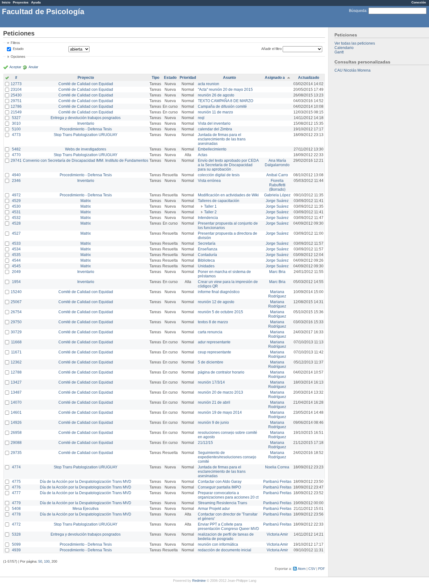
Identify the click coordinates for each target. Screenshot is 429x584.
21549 (16, 112)
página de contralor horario (221, 372)
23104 (16, 89)
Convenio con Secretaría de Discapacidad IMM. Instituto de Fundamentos (85, 160)
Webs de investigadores (85, 149)
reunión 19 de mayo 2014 (220, 412)
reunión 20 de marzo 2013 (220, 392)
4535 (16, 255)
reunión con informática (218, 544)
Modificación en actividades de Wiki (228, 195)
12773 (16, 84)
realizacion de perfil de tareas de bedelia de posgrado (226, 536)
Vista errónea (209, 180)
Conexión (418, 2)
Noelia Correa (277, 467)
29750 (16, 322)
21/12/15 (205, 442)
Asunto (229, 77)
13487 (16, 392)
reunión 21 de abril (214, 402)
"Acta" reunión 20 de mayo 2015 (225, 89)
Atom (302, 568)
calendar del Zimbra (215, 129)
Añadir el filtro (271, 49)
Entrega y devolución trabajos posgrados (86, 118)
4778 (16, 514)
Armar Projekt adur (214, 508)
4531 (16, 212)
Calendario (344, 48)
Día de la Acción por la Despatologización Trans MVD (85, 481)
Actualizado (308, 77)
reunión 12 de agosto (216, 302)
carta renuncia (210, 332)
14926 (16, 422)
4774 (16, 467)
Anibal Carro (277, 175)
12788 (16, 372)
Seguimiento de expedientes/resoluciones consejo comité (227, 457)
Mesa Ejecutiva (86, 508)
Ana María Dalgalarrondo (277, 162)
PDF (321, 568)
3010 (16, 123)
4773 (16, 135)
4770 (16, 155)
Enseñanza (207, 249)
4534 (16, 249)
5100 (16, 129)
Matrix (85, 201)
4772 (16, 524)
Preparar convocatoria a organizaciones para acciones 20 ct (228, 495)
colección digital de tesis (219, 175)
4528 (16, 223)
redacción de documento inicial (224, 550)
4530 (16, 206)
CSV (311, 568)
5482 (16, 149)
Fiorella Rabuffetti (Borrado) (277, 185)
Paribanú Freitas (277, 481)
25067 (16, 302)
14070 (16, 402)
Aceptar (15, 67)
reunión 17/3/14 (211, 382)
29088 (16, 442)
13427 (16, 382)
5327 (16, 118)
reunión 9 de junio (213, 422)
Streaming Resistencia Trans (222, 503)
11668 (16, 342)
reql (201, 118)
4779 (16, 503)
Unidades (206, 266)
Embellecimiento (212, 149)
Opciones (18, 56)
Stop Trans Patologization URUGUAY (85, 135)
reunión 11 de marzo (215, 112)
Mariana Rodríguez (277, 294)
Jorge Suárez (277, 201)
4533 (16, 243)
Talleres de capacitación (218, 201)
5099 (16, 544)
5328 (16, 534)
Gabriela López (277, 195)
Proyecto (86, 77)
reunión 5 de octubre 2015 (220, 312)
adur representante (214, 342)
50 (40, 561)
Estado (18, 49)
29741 (16, 160)
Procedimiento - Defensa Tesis (86, 129)
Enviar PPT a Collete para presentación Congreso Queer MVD (228, 526)
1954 (16, 282)
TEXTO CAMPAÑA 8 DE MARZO (225, 101)
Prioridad (188, 77)
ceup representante (214, 352)
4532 (16, 218)
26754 (16, 312)
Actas (202, 155)
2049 (16, 272)
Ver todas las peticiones (354, 43)
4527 (16, 233)
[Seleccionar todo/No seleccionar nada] (7, 78)
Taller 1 (210, 206)
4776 (16, 487)
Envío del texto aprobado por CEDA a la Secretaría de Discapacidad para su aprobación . (228, 165)
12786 (16, 106)
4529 (16, 201)
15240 (16, 292)
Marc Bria (277, 272)
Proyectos (21, 2)
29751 (16, 101)
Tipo (155, 77)
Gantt (339, 52)
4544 (16, 260)
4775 (16, 481)
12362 (16, 362)
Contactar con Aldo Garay (220, 481)
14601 (16, 412)
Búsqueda (358, 10)
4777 (16, 493)
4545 (16, 266)
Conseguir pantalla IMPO (219, 487)
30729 (16, 332)
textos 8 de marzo (213, 322)
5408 (16, 508)
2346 (16, 180)
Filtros (15, 43)
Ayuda (36, 2)
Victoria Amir (277, 534)
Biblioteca (206, 260)
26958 (16, 432)
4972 (16, 195)
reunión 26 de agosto (216, 95)
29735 (16, 452)
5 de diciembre (210, 362)
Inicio (6, 2)
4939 (16, 550)
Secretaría (206, 243)
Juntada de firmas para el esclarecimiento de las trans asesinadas (222, 139)
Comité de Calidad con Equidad (85, 84)
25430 (16, 95)
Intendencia (208, 218)
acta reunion (208, 84)
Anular (33, 67)
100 (47, 561)
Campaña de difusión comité (222, 106)
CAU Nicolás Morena (352, 70)
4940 (16, 175)
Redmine (199, 580)
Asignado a (275, 77)
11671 (16, 352)
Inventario (85, 123)
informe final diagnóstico (219, 292)
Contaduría (207, 255)
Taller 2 (210, 212)
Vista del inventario (214, 123)
